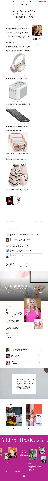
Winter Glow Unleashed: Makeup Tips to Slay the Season (9, 221)
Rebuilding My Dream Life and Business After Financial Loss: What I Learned (20, 251)
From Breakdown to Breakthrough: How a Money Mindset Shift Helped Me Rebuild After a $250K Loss (20, 257)
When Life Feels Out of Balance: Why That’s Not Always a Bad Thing (24, 234)
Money (11, 249)
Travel (24, 19)
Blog (10, 238)
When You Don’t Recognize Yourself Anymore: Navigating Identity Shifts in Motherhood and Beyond (20, 241)
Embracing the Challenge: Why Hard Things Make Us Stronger (39, 221)
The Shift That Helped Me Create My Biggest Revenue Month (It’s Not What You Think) (20, 245)
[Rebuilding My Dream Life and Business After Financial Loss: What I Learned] (7, 250)
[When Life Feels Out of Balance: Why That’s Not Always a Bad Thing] (7, 234)
